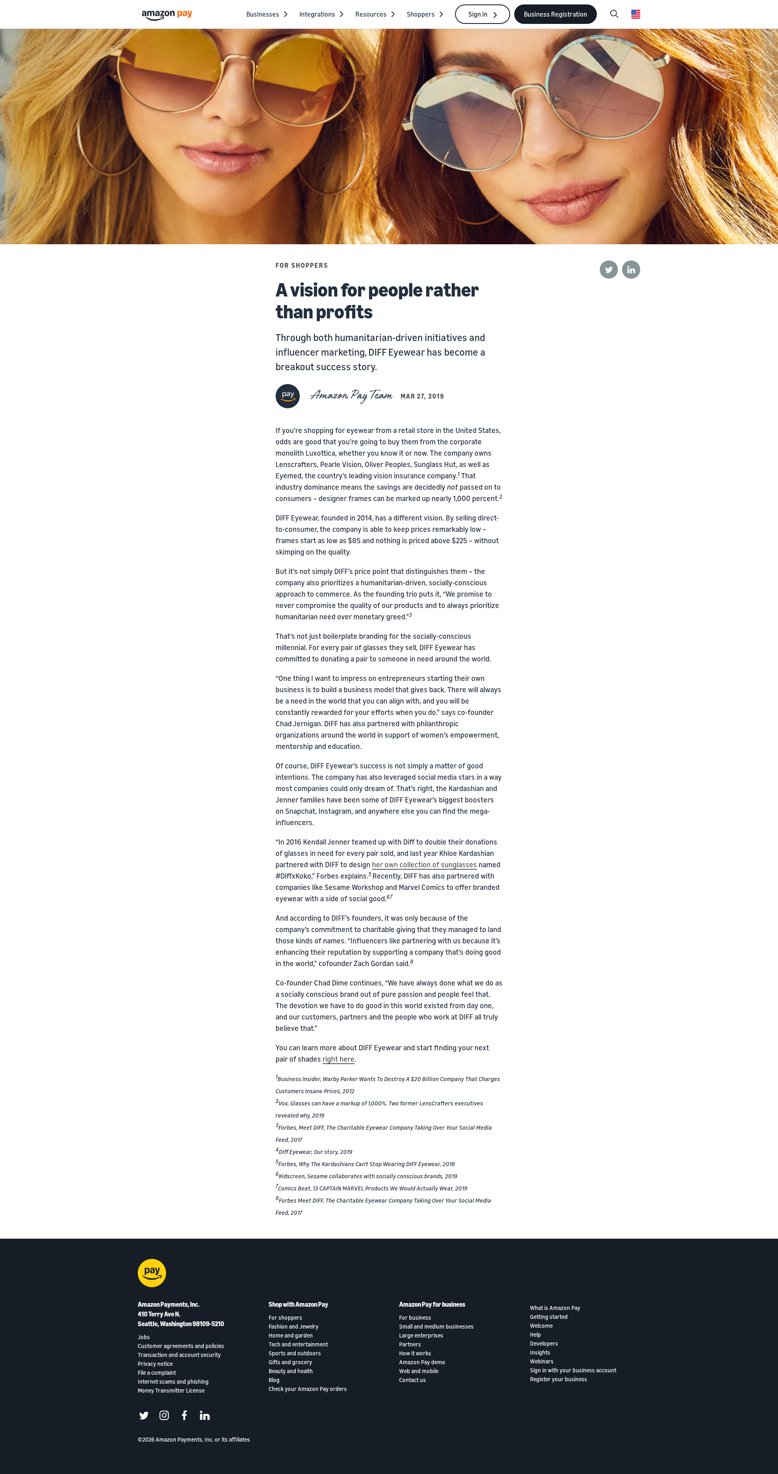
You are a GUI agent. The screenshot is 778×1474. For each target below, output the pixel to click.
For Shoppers (302, 265)
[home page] (168, 15)
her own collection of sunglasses (424, 864)
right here (339, 1058)
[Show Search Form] (614, 14)
